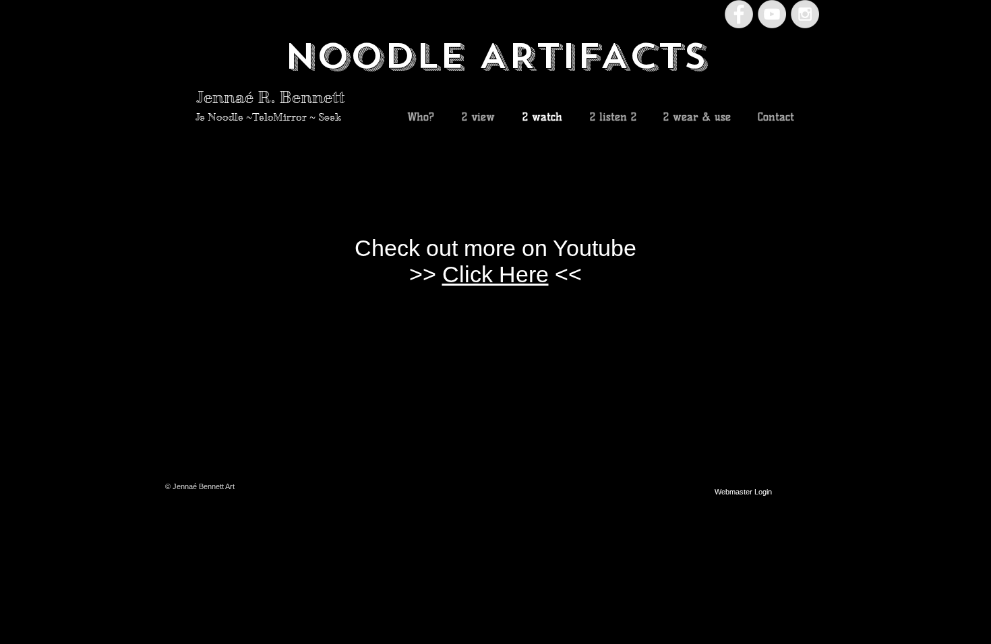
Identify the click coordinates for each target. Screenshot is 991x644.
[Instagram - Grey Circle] (805, 14)
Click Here (495, 274)
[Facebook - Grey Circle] (739, 14)
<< (565, 274)
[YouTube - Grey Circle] (772, 14)
